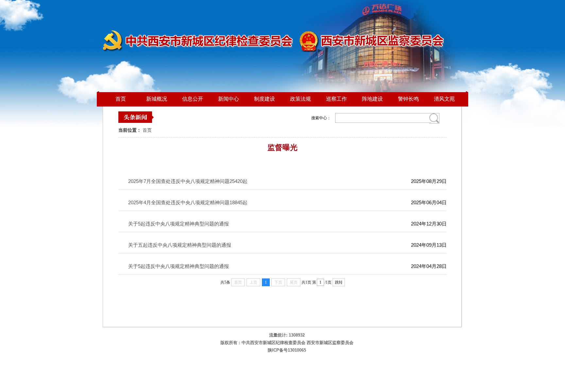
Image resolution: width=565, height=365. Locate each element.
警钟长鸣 (408, 99)
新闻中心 (228, 99)
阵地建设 (372, 99)
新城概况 (156, 99)
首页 (120, 99)
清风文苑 (444, 99)
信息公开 (192, 99)
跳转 (339, 282)
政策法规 (300, 99)
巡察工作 (336, 99)
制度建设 (264, 99)
